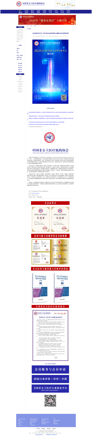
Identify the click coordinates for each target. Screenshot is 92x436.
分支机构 (62, 12)
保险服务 (38, 12)
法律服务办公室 (20, 88)
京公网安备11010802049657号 (51, 434)
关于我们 (38, 428)
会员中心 (56, 10)
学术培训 (68, 10)
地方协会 (50, 10)
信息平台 (20, 13)
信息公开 (20, 71)
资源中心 (26, 13)
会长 (17, 50)
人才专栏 (50, 12)
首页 (20, 10)
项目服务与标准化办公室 (20, 81)
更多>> (18, 41)
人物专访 (68, 12)
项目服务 (26, 12)
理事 (20, 57)
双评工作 (62, 10)
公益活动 (44, 12)
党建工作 (32, 10)
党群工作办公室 (20, 76)
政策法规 (38, 10)
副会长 (18, 52)
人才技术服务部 (20, 83)
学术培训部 (20, 79)
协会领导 (20, 45)
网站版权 (43, 428)
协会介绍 (26, 10)
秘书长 (18, 55)
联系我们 (54, 428)
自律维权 (44, 10)
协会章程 (20, 63)
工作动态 (56, 12)
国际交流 (20, 12)
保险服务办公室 (20, 91)
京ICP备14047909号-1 (39, 434)
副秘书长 (21, 55)
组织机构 (20, 67)
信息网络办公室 (20, 86)
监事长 (18, 59)
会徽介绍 (20, 69)
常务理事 (18, 57)
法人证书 (20, 65)
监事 (20, 59)
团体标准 (32, 12)
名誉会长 (18, 48)
